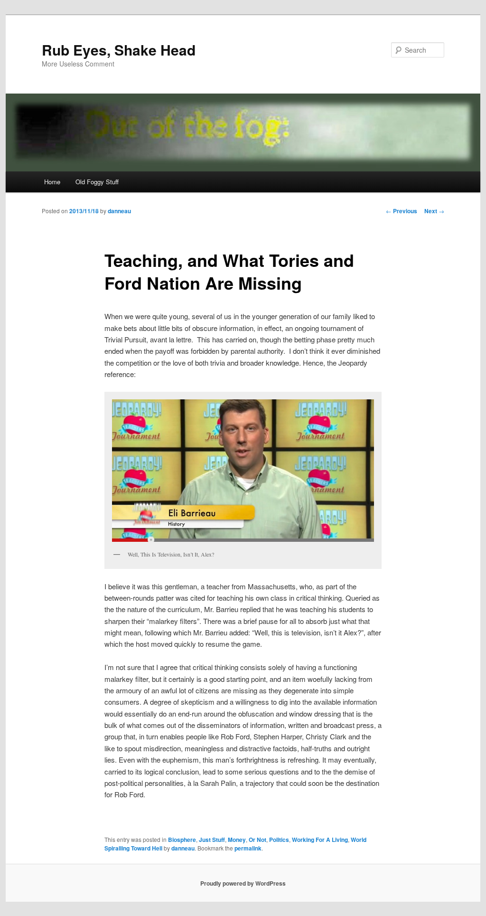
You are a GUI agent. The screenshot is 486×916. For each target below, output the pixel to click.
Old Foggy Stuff (97, 181)
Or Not (257, 839)
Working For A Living (320, 839)
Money (237, 839)
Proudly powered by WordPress (243, 883)
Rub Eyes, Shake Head (119, 49)
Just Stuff (212, 839)
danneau (119, 211)
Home (52, 181)
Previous (401, 211)
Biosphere (182, 839)
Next (434, 211)
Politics (279, 839)
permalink (248, 848)
